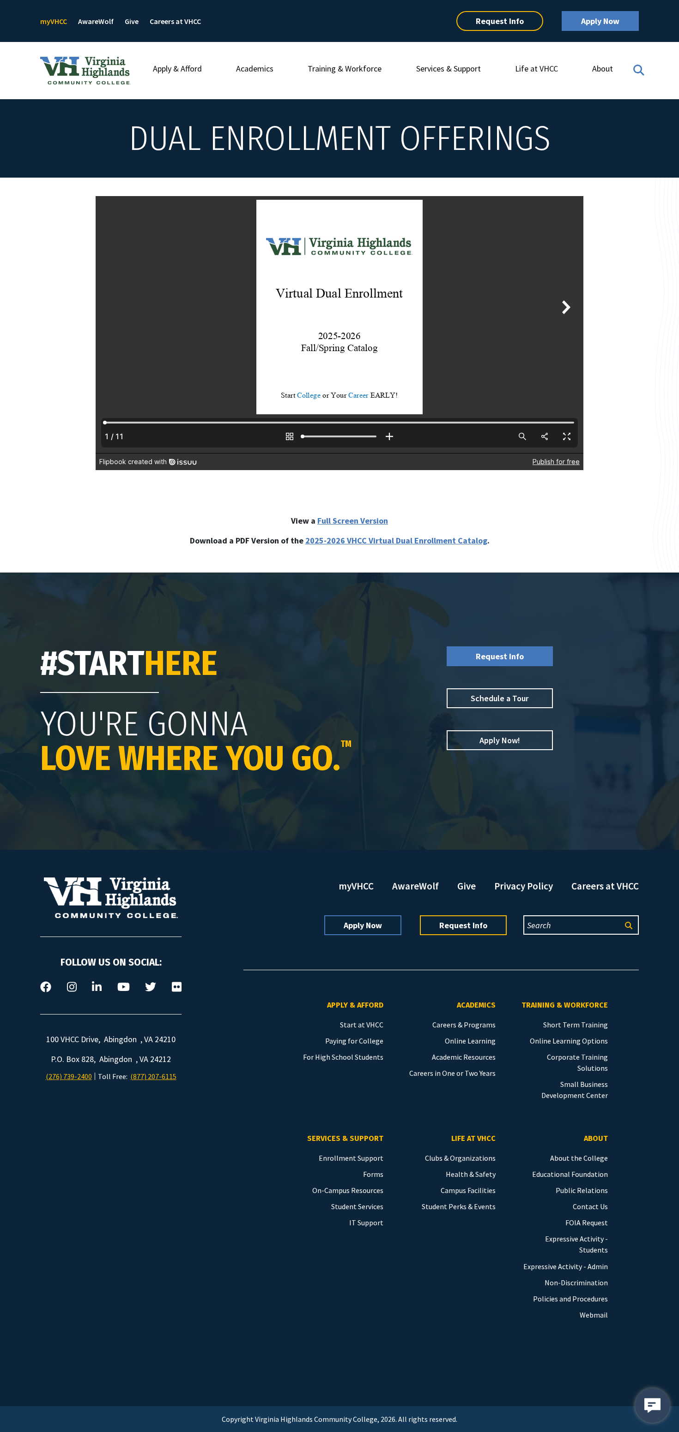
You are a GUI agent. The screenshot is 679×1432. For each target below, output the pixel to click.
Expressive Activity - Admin (565, 1266)
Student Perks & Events (459, 1206)
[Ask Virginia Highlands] (652, 1405)
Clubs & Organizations (460, 1158)
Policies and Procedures (570, 1298)
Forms (373, 1174)
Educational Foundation (570, 1174)
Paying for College (354, 1040)
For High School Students (343, 1057)
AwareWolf (96, 21)
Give (132, 21)
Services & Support (448, 68)
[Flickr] (177, 987)
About (602, 68)
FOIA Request (586, 1222)
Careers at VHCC (175, 21)
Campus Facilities (468, 1190)
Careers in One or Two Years (452, 1073)
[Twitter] (150, 987)
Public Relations (582, 1190)
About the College (579, 1158)
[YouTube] (123, 987)
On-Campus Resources (347, 1190)
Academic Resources (464, 1057)
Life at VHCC (536, 68)
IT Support (366, 1222)
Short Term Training (575, 1024)
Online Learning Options (569, 1040)
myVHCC (53, 21)
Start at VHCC (361, 1024)
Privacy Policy (523, 886)
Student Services (357, 1206)
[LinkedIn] (97, 987)
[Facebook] (45, 987)
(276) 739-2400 (69, 1076)
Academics (254, 68)
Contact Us (590, 1206)
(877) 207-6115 (153, 1076)
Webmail (594, 1314)
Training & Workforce (345, 68)
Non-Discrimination (576, 1282)
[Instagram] (72, 987)
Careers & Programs (464, 1024)
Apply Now (600, 21)
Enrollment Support (351, 1158)
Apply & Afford (177, 68)
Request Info (500, 21)
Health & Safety (471, 1174)
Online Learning (470, 1040)
